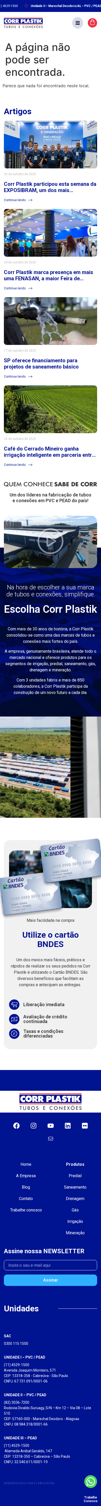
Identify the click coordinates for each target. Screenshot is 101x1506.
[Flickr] (84, 1125)
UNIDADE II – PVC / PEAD (25, 1395)
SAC (7, 1336)
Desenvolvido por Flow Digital (29, 1483)
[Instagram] (33, 1125)
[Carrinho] (92, 23)
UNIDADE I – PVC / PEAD (24, 1357)
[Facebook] (16, 1125)
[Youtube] (50, 1125)
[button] (77, 23)
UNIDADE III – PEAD (20, 1438)
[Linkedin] (67, 1125)
